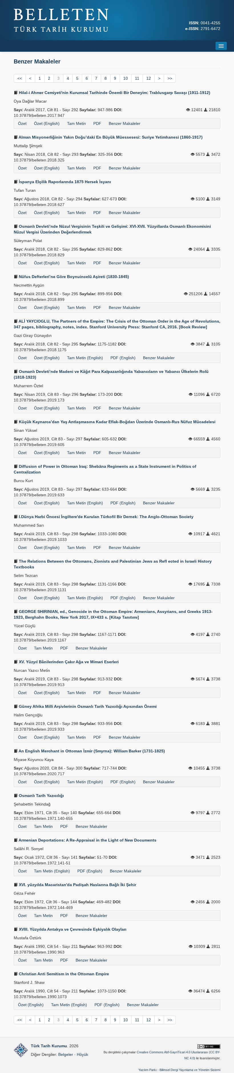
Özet (22, 123)
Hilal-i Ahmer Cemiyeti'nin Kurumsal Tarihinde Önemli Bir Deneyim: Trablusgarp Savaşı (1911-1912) (114, 92)
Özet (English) (47, 123)
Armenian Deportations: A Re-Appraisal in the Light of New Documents (87, 840)
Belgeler (65, 1054)
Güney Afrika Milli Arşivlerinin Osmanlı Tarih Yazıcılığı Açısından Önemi (87, 706)
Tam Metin (76, 123)
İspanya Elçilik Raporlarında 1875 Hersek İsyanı (64, 181)
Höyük (82, 1054)
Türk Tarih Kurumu (49, 1046)
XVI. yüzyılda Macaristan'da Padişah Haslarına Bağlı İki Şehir (77, 884)
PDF (97, 123)
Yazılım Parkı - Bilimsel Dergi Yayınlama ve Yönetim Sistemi (179, 1070)
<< (19, 78)
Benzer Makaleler (124, 123)
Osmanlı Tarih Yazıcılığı (41, 795)
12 (148, 78)
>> (170, 78)
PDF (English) (123, 357)
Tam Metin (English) (85, 357)
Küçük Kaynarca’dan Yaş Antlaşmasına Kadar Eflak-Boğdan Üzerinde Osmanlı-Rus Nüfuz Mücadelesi (116, 421)
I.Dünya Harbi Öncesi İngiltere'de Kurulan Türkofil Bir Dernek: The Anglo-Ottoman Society (105, 516)
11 (137, 78)
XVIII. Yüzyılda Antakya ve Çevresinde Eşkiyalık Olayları (72, 929)
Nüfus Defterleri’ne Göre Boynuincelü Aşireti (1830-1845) (73, 276)
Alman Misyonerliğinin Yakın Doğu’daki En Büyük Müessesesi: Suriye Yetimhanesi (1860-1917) (110, 137)
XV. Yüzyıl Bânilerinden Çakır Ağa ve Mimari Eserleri (68, 662)
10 (125, 78)
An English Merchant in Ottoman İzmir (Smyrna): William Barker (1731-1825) (91, 751)
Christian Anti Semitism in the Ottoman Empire (63, 974)
